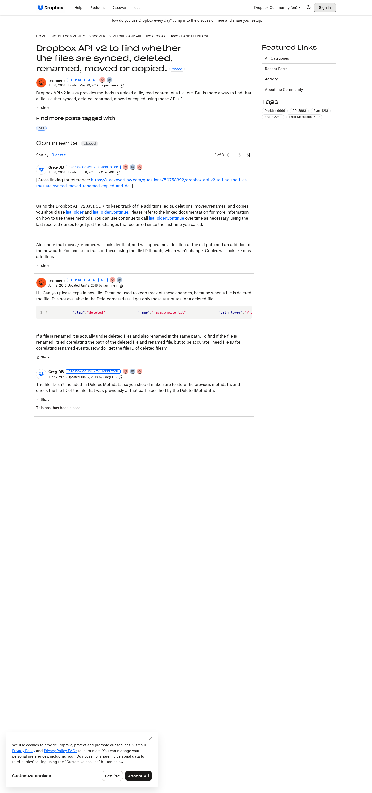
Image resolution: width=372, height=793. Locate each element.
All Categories (277, 58)
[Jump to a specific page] (248, 155)
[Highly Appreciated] (140, 167)
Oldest (57, 155)
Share (43, 108)
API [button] (41, 128)
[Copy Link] (122, 85)
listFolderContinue (110, 212)
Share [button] (273, 117)
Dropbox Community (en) (275, 7)
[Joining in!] (110, 80)
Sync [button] (320, 111)
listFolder (75, 212)
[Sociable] (133, 167)
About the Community (284, 89)
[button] (41, 83)
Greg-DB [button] (56, 167)
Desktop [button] (274, 111)
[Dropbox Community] (50, 8)
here (220, 20)
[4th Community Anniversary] (102, 80)
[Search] (309, 7)
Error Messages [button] (304, 117)
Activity (271, 79)
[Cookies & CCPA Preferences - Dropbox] (82, 759)
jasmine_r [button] (56, 80)
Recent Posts (276, 69)
